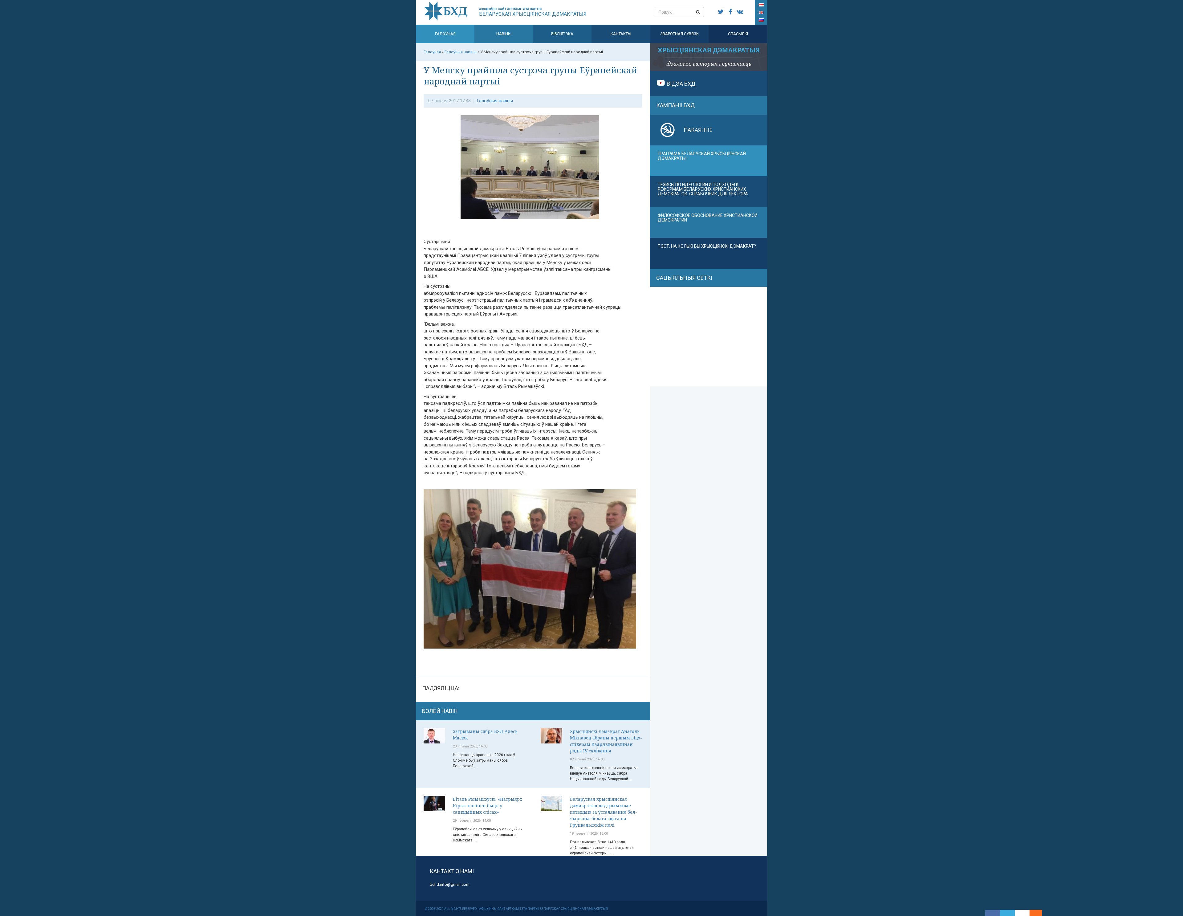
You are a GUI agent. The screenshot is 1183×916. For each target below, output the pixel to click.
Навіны (503, 33)
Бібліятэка (562, 33)
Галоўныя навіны (495, 101)
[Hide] (1038, 912)
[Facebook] (992, 913)
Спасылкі (738, 33)
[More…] (1032, 912)
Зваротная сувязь (679, 33)
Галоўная (445, 33)
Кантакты (621, 33)
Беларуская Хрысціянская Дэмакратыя (533, 12)
